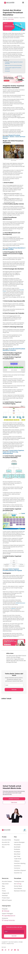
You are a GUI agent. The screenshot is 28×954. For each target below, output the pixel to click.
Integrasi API (5, 893)
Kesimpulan (7, 71)
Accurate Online (6, 840)
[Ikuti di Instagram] (2, 950)
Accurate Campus (7, 881)
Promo (4, 891)
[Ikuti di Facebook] (8, 950)
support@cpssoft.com (9, 915)
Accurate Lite (5, 842)
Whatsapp (6, 911)
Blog (3, 886)
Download (5, 895)
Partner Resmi (18, 886)
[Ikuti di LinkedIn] (18, 950)
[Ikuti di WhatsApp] (5, 950)
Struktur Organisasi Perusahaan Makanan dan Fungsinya (12, 569)
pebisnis (13, 608)
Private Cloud (5, 898)
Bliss (3, 847)
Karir (17, 884)
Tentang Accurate (19, 881)
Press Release (18, 888)
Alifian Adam (11, 19)
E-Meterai (16, 861)
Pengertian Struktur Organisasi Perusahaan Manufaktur (14, 62)
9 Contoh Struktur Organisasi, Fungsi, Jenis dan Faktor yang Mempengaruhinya (13, 452)
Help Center (5, 884)
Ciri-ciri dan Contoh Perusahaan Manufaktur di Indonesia (14, 349)
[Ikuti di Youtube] (15, 950)
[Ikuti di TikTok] (12, 950)
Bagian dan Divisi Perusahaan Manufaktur (13, 65)
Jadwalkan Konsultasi (14, 798)
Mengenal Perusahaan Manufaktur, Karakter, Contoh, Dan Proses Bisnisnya (14, 136)
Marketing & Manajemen (19, 716)
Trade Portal (17, 858)
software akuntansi (20, 603)
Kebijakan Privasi (10, 943)
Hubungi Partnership (9, 920)
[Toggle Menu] (23, 2)
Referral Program (7, 900)
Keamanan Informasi (20, 891)
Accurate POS (6, 844)
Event (3, 888)
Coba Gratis (14, 802)
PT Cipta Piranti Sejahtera (12, 942)
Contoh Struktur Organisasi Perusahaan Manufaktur (13, 68)
